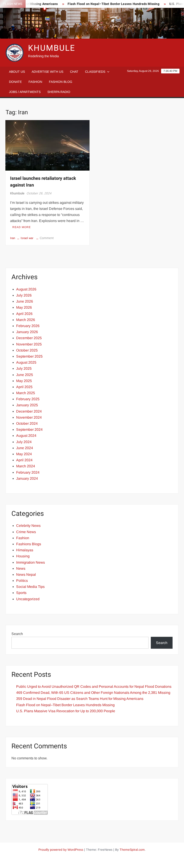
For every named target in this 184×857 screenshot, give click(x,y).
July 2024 (24, 442)
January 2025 (27, 405)
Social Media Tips (30, 587)
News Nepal (26, 574)
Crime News (26, 532)
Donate (15, 82)
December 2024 (29, 411)
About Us (17, 71)
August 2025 (26, 362)
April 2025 (24, 387)
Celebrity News (28, 525)
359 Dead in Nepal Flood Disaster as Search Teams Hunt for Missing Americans (79, 699)
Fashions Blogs (28, 544)
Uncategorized (27, 599)
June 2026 (24, 301)
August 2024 (26, 435)
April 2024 (24, 460)
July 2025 (24, 368)
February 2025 (27, 399)
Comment (47, 238)
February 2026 (27, 326)
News (20, 568)
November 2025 (29, 344)
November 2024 (29, 417)
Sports (21, 593)
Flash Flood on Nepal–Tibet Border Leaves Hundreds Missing (106, 4)
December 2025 (29, 338)
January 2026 (27, 332)
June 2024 (24, 448)
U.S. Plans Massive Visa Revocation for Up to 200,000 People (65, 711)
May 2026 (24, 307)
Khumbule (17, 193)
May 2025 (24, 381)
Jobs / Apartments (25, 92)
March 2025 (25, 393)
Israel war (27, 238)
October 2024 (27, 423)
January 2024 (27, 478)
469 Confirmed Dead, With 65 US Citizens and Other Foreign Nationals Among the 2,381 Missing (93, 692)
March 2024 (25, 466)
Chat (74, 71)
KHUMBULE (51, 48)
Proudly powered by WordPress (60, 849)
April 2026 (24, 314)
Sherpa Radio (58, 92)
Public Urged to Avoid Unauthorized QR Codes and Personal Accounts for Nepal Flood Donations (93, 686)
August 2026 (26, 289)
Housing (23, 556)
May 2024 (24, 454)
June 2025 (24, 375)
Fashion (35, 82)
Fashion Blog (60, 82)
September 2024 (29, 429)
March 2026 (25, 320)
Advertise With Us (47, 71)
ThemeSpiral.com (132, 849)
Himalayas (24, 550)
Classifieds (95, 71)
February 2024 (27, 472)
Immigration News (30, 562)
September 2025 (29, 356)
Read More (21, 227)
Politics (22, 580)
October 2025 (27, 350)
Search (17, 634)
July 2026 (24, 295)
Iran (12, 238)
